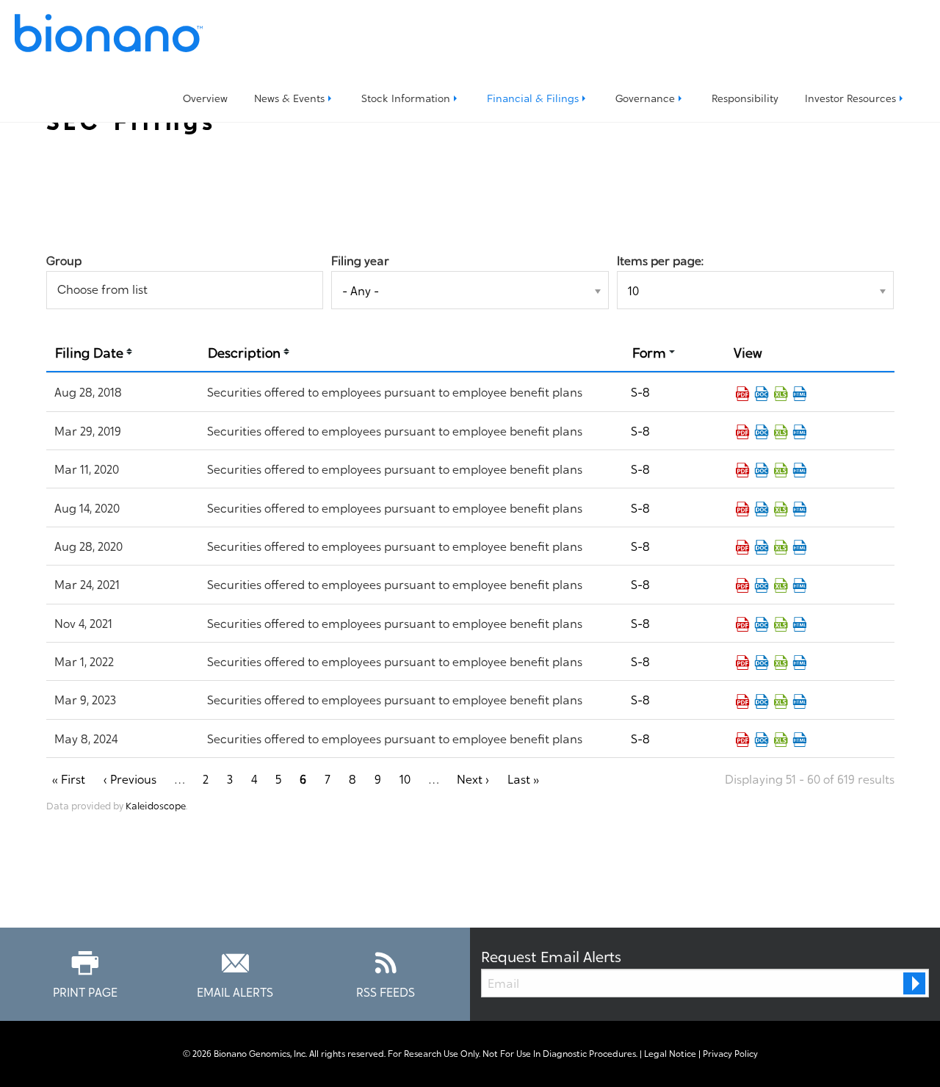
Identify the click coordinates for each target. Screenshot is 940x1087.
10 (405, 778)
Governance (645, 97)
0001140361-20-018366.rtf (761, 509)
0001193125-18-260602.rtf (761, 393)
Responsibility (745, 97)
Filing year (360, 260)
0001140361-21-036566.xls (780, 624)
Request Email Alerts (551, 956)
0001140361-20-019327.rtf (761, 547)
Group (64, 260)
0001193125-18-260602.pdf (742, 393)
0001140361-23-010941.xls (780, 701)
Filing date (89, 351)
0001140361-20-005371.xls (780, 470)
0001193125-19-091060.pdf (742, 431)
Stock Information (405, 97)
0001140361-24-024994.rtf (761, 739)
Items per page (659, 260)
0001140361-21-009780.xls (780, 585)
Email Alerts (235, 991)
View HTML (799, 393)
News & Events (289, 97)
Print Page (85, 991)
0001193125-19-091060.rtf (761, 431)
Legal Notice (670, 1053)
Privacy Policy (730, 1053)
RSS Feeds (385, 991)
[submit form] (914, 983)
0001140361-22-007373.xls (780, 662)
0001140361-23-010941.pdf (742, 701)
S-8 (640, 391)
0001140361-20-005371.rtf (761, 470)
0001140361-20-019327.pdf (742, 547)
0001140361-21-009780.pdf (742, 585)
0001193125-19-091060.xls (780, 431)
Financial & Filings (533, 97)
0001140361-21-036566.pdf (742, 624)
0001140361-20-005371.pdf (742, 470)
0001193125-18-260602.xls (780, 393)
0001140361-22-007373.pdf (742, 662)
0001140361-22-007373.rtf (761, 662)
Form (649, 351)
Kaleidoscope (156, 805)
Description (244, 351)
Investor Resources (850, 97)
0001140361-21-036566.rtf (761, 624)
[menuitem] (205, 98)
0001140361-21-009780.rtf (761, 585)
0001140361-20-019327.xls (780, 547)
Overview (205, 97)
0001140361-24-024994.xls (780, 739)
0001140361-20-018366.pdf (742, 509)
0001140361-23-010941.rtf (761, 701)
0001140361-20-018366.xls (780, 509)
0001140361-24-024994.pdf (742, 739)
